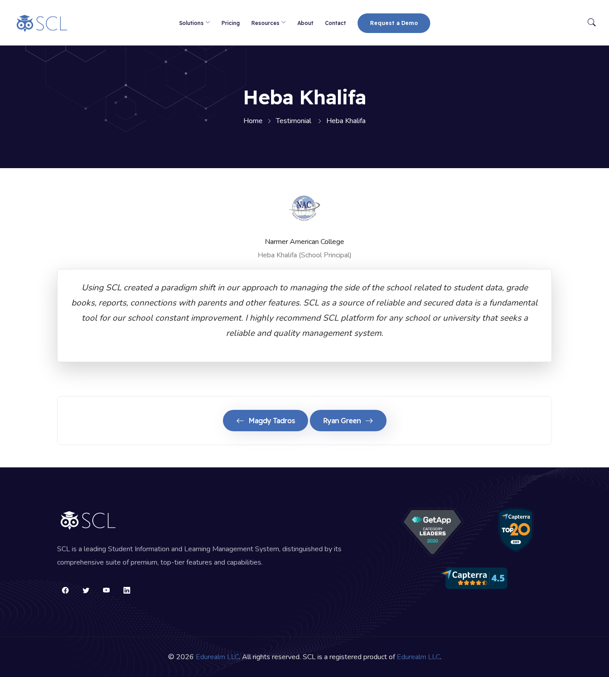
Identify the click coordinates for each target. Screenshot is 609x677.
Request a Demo (394, 23)
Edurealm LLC (217, 657)
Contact (335, 23)
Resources (265, 23)
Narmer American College (304, 242)
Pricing (231, 23)
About (305, 23)
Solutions (191, 23)
